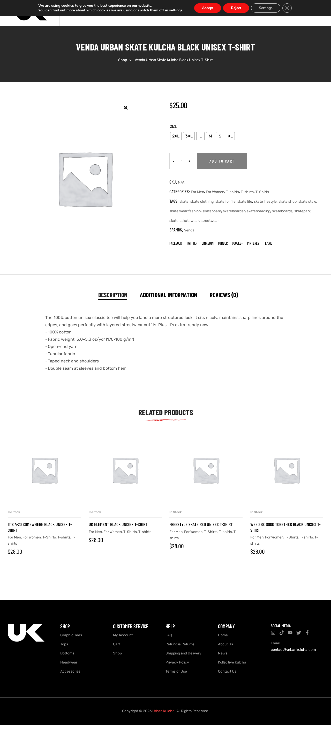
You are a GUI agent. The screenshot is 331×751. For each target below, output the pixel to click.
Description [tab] (112, 294)
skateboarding (258, 211)
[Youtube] (290, 632)
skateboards (282, 211)
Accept (207, 7)
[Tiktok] (281, 632)
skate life (244, 201)
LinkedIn (208, 243)
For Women (215, 192)
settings (175, 10)
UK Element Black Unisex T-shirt (118, 524)
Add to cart (222, 160)
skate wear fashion (185, 211)
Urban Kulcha (163, 711)
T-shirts (232, 192)
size (173, 126)
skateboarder (234, 211)
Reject (236, 7)
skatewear (190, 220)
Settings (266, 7)
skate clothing (202, 201)
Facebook (175, 243)
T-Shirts (262, 192)
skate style (307, 201)
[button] (125, 107)
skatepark (302, 211)
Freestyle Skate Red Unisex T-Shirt (201, 524)
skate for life (225, 201)
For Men (197, 192)
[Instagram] (273, 632)
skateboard (211, 211)
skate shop (288, 201)
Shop (122, 60)
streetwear (210, 220)
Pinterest (254, 243)
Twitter (191, 243)
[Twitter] (298, 632)
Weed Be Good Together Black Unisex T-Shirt (285, 527)
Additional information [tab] (168, 294)
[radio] (175, 136)
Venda (189, 230)
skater (174, 220)
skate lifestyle (265, 201)
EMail (268, 243)
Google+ (237, 243)
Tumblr (223, 243)
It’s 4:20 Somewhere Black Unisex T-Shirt (40, 527)
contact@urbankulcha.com (293, 649)
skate (184, 201)
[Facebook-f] (307, 632)
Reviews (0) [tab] (224, 294)
